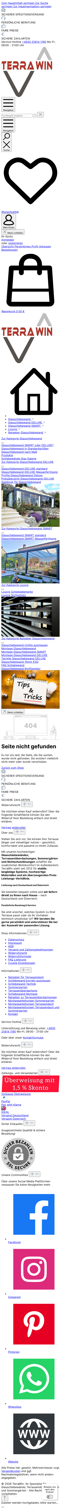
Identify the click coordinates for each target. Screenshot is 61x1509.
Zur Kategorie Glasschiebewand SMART (26, 528)
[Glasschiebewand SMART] (30, 561)
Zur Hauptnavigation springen (32, 6)
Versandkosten (10, 1471)
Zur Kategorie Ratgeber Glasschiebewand (28, 638)
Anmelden (7, 239)
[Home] (34, 391)
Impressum (15, 943)
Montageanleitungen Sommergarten (31, 1000)
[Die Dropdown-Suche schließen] (40, 114)
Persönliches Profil (27, 246)
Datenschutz (16, 939)
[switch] (50, 1497)
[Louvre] (30, 617)
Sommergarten (17, 987)
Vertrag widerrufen (13, 827)
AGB (11, 946)
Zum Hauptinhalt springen (18, 3)
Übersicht (8, 246)
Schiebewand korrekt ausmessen (29, 980)
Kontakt (13, 1014)
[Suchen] (35, 115)
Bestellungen (9, 249)
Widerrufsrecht (17, 953)
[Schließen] (2, 1506)
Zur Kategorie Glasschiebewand (21, 438)
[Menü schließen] (2, 442)
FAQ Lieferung (17, 959)
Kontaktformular (33, 1037)
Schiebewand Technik (22, 984)
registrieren (15, 243)
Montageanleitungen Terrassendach (31, 1004)
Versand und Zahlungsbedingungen (30, 949)
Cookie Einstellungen (21, 963)
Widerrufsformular (19, 956)
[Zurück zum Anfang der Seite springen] (4, 1498)
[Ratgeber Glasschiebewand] (30, 689)
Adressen (45, 246)
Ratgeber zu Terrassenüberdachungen (32, 997)
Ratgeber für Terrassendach (26, 977)
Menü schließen (15, 233)
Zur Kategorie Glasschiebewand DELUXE (27, 462)
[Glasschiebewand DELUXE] (30, 505)
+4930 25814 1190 (34, 41)
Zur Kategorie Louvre (14, 585)
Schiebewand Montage (22, 994)
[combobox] (17, 115)
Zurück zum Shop (12, 767)
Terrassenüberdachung (22, 990)
